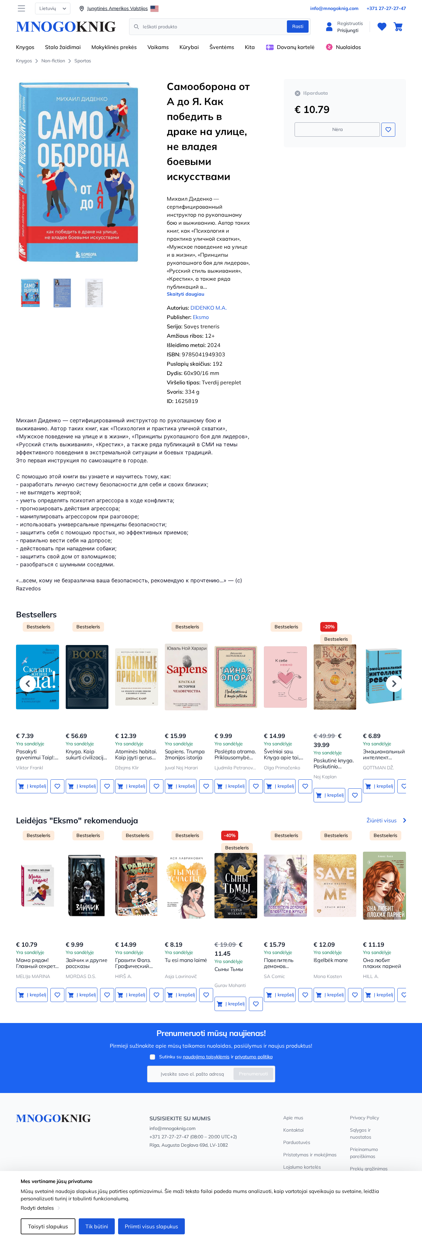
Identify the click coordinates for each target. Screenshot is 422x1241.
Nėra (337, 129)
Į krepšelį (36, 786)
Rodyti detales (37, 1208)
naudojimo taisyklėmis (206, 1057)
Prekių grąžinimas (369, 1169)
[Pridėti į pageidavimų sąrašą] (388, 130)
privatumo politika (254, 1057)
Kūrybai (189, 47)
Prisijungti (347, 30)
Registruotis (350, 23)
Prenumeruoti (253, 1074)
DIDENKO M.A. (208, 307)
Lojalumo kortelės (302, 1167)
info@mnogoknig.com (334, 8)
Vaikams (158, 47)
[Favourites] (382, 27)
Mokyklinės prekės (114, 47)
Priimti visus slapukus (151, 1226)
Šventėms (221, 47)
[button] (27, 683)
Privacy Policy (364, 1118)
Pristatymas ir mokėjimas (310, 1155)
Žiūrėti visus (382, 820)
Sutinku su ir (216, 1057)
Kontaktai (293, 1130)
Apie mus (293, 1118)
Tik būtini (96, 1226)
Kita (250, 47)
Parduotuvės (296, 1142)
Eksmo (201, 317)
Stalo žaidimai (63, 47)
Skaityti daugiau (185, 294)
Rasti (297, 26)
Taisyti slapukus (48, 1226)
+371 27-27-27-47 (386, 8)
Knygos (25, 47)
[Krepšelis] (398, 27)
